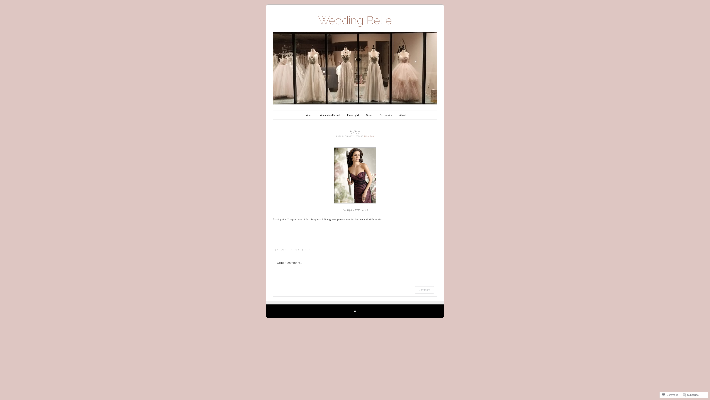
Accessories (386, 115)
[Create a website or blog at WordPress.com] (355, 311)
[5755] (355, 175)
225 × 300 (369, 136)
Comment (424, 289)
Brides (308, 115)
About (402, 115)
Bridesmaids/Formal (329, 115)
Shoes (369, 115)
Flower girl (353, 115)
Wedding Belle (355, 20)
